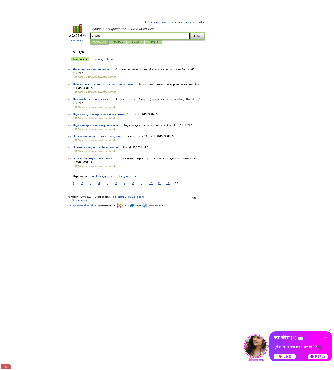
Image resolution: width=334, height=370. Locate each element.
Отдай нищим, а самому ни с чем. (95, 125)
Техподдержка (119, 197)
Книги (135, 42)
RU (200, 22)
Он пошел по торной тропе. (91, 68)
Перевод (97, 59)
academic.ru (77, 40)
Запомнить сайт (157, 22)
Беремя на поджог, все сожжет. (94, 158)
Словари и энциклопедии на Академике (122, 29)
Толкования (99, 42)
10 (151, 183)
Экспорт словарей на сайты (82, 205)
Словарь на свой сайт (182, 22)
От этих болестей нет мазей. (92, 99)
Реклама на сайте (135, 197)
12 (168, 183)
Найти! (197, 36)
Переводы (117, 42)
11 (159, 183)
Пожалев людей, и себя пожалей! (96, 147)
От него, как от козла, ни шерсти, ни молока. (103, 84)
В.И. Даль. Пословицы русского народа (94, 77)
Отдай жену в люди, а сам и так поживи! (100, 114)
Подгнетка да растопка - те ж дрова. (97, 136)
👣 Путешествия (79, 200)
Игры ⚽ (153, 42)
